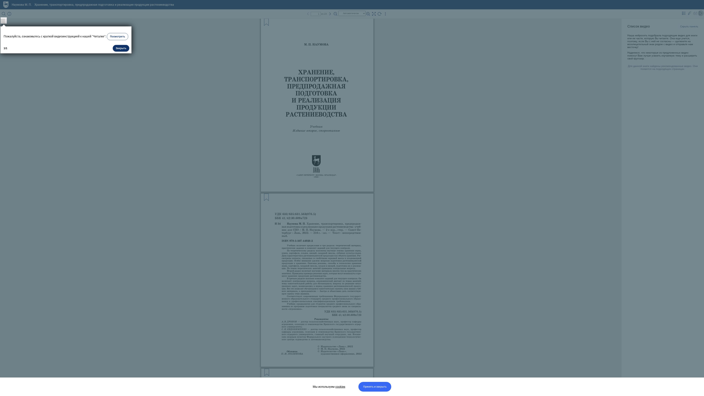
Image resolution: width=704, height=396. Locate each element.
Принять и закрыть (375, 386)
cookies (340, 386)
